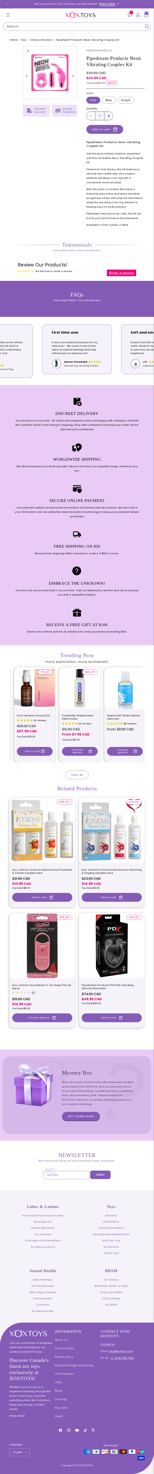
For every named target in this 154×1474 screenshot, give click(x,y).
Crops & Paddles (111, 1292)
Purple (126, 100)
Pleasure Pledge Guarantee (74, 1365)
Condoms (42, 1304)
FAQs (58, 1382)
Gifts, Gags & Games (42, 1292)
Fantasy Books (42, 1298)
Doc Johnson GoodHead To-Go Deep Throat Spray (41, 987)
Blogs (58, 1391)
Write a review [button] (121, 273)
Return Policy (64, 1357)
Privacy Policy (64, 1348)
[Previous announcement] (7, 4)
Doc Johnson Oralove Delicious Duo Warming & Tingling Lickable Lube (112, 871)
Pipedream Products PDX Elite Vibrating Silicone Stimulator (108, 987)
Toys (23, 40)
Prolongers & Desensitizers (43, 1240)
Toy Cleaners (42, 1234)
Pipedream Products (99, 50)
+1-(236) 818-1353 (122, 1358)
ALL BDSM (111, 1304)
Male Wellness (42, 1279)
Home (13, 40)
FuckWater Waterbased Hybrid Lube (77, 717)
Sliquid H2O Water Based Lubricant (123, 717)
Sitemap (61, 1399)
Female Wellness (43, 1286)
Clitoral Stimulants (43, 1228)
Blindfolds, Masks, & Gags (111, 1286)
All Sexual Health (43, 1311)
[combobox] (77, 26)
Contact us (107, 1344)
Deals (59, 1416)
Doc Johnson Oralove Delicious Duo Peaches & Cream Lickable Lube (42, 871)
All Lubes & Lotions (43, 1247)
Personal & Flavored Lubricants (42, 1215)
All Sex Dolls (111, 1247)
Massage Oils (43, 1222)
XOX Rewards (64, 1374)
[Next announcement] (147, 4)
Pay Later (61, 1408)
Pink (93, 100)
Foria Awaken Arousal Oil (33, 715)
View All (77, 775)
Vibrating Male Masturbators (111, 1234)
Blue (109, 100)
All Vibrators (111, 1222)
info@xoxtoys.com (121, 1351)
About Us (61, 1340)
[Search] (147, 26)
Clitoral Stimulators (111, 1228)
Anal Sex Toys (111, 1240)
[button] (8, 15)
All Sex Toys (111, 1253)
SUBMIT (100, 1175)
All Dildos (111, 1215)
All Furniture (111, 1279)
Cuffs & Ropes (111, 1298)
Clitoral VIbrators (41, 40)
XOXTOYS (87, 1465)
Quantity (91, 108)
